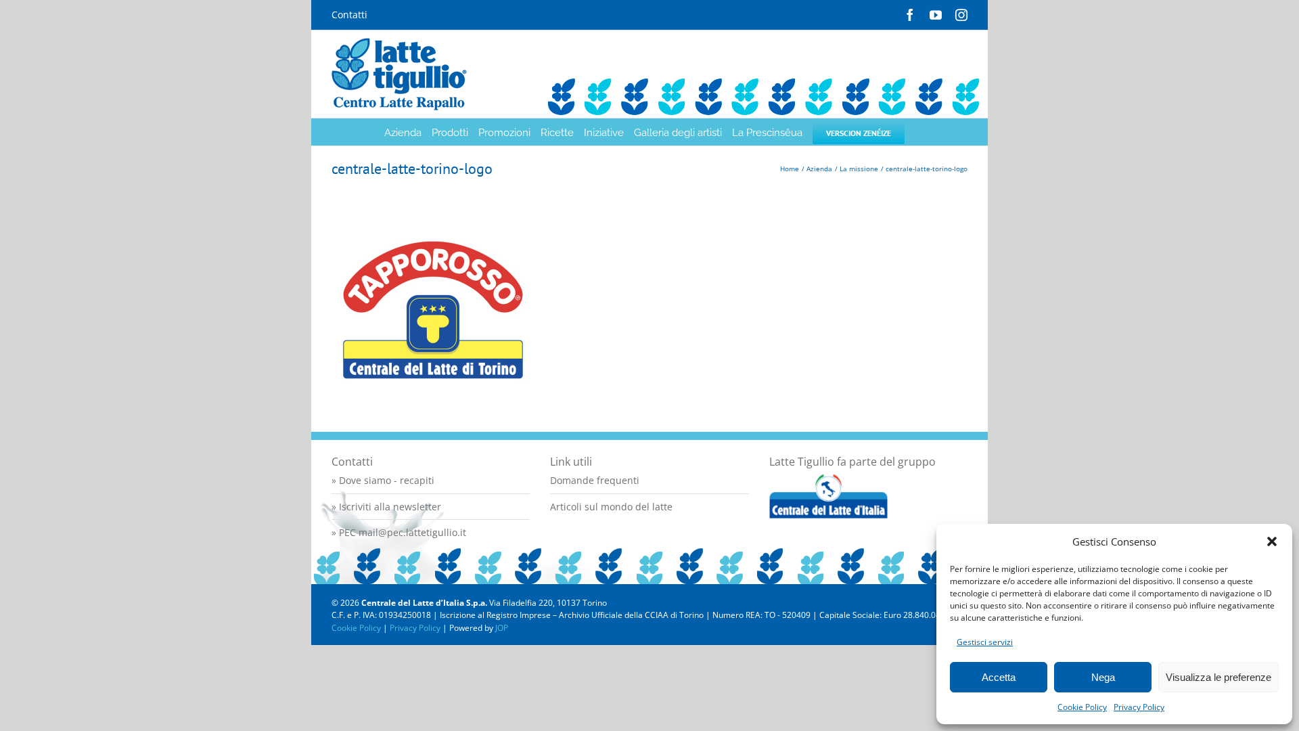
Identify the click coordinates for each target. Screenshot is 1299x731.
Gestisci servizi (985, 642)
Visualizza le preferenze (1218, 677)
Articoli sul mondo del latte (611, 506)
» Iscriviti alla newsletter (386, 506)
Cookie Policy (1082, 707)
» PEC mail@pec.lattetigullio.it (399, 532)
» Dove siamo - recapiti (383, 480)
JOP (501, 628)
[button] (1272, 541)
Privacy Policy (1139, 707)
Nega (1103, 677)
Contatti (349, 14)
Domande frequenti (594, 480)
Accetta (999, 677)
